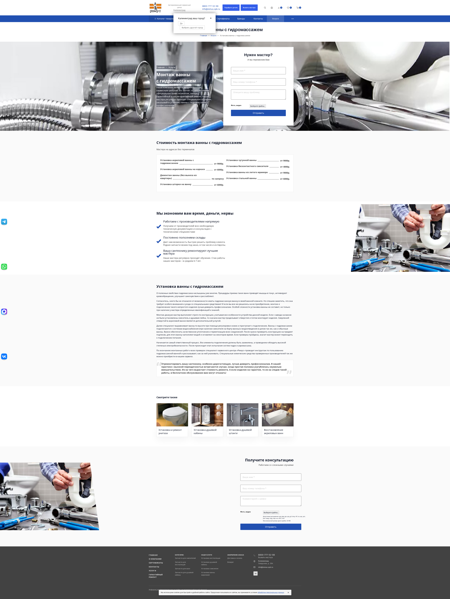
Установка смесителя (209, 569)
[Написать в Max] (4, 312)
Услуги (152, 571)
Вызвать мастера (265, 557)
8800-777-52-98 (210, 6)
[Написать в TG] (4, 222)
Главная (153, 555)
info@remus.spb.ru (211, 9)
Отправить (258, 113)
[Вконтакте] (255, 573)
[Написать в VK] (4, 356)
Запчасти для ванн (182, 569)
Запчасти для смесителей (185, 558)
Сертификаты (156, 563)
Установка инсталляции (210, 558)
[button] (231, 7)
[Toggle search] (265, 8)
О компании (155, 559)
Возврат (230, 562)
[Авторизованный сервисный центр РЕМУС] (155, 8)
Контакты (154, 567)
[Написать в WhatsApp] (4, 267)
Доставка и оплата (234, 558)
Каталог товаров (165, 18)
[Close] (288, 592)
